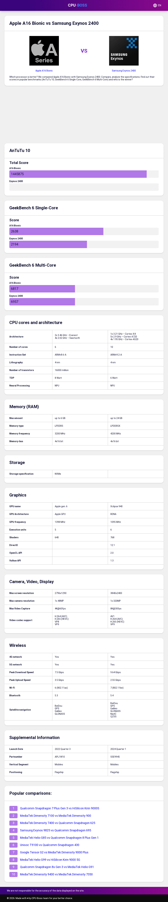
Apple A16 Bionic (44, 70)
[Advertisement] (84, 115)
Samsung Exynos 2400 (124, 70)
